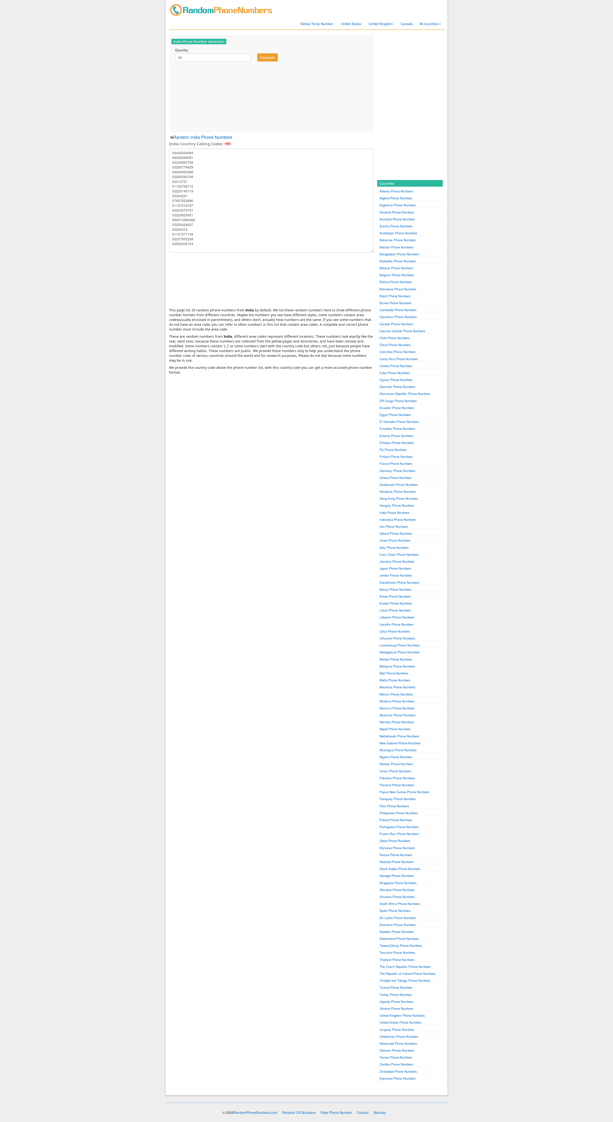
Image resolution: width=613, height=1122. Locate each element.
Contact (363, 1112)
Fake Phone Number (336, 1112)
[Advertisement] (271, 96)
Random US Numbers (299, 1112)
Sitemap (379, 1112)
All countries (429, 23)
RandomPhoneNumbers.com (255, 1112)
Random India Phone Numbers (202, 137)
